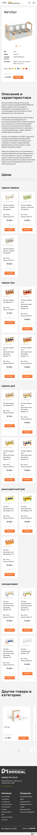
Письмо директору (7, 786)
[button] (4, 750)
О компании (5, 799)
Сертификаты (6, 807)
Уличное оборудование (27, 812)
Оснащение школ (25, 801)
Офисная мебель (25, 809)
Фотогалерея (6, 796)
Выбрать (18, 77)
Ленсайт (32, 828)
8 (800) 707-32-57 (10, 777)
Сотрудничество (7, 804)
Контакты (5, 819)
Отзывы (4, 809)
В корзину (9, 229)
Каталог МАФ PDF (7, 817)
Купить (23, 738)
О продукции (6, 801)
